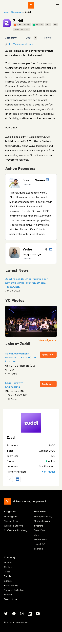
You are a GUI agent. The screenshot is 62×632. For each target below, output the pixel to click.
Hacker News (40, 539)
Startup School (12, 521)
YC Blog (8, 562)
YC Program (10, 516)
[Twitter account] (46, 249)
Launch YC (39, 544)
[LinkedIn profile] (47, 180)
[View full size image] (31, 321)
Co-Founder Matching (15, 530)
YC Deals (38, 548)
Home (6, 12)
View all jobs (46, 340)
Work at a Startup (13, 525)
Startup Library (42, 521)
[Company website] (10, 479)
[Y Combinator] (31, 5)
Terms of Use (10, 599)
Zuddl (11, 437)
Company (11, 37)
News (47, 37)
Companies (16, 12)
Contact (8, 567)
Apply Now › (48, 354)
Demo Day (39, 530)
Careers (8, 580)
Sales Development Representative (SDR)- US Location (20, 357)
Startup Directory (43, 516)
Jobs (29, 37)
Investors (38, 525)
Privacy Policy (11, 585)
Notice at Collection (14, 590)
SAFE (36, 534)
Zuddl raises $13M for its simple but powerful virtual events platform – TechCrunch (26, 282)
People (7, 576)
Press (7, 571)
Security (8, 594)
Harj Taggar (48, 471)
